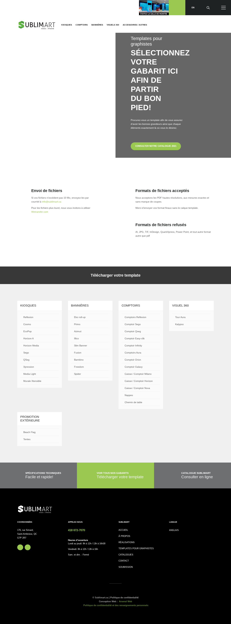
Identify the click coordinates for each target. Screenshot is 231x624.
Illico (76, 338)
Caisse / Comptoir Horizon (139, 381)
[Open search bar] (208, 7)
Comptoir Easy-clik (135, 338)
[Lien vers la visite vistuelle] (154, 7)
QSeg (26, 359)
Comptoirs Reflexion (135, 317)
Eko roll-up (80, 317)
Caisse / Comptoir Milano (138, 374)
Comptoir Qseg (133, 331)
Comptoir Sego (133, 324)
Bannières (97, 25)
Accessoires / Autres (135, 25)
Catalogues (126, 555)
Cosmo (27, 324)
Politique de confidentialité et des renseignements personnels (115, 605)
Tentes (26, 439)
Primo (77, 324)
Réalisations (127, 542)
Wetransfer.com (39, 211)
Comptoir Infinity (133, 345)
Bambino (79, 359)
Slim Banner (80, 345)
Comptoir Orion (133, 359)
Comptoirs (82, 25)
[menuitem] (174, 530)
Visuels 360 (113, 25)
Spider (77, 374)
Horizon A (28, 338)
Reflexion (28, 317)
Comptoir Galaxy (134, 366)
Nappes (129, 395)
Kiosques (66, 25)
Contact (124, 561)
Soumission (126, 567)
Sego (26, 352)
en (193, 7)
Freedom (79, 366)
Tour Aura (180, 317)
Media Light (29, 374)
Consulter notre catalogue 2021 (155, 146)
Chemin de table (133, 402)
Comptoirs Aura (133, 352)
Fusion (77, 352)
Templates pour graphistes (136, 548)
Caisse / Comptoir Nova (137, 388)
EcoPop (27, 331)
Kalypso (179, 324)
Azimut (77, 331)
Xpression (28, 366)
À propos (124, 536)
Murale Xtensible (32, 381)
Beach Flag (29, 432)
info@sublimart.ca (51, 201)
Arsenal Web (125, 601)
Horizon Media (31, 345)
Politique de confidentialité (124, 597)
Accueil (123, 530)
